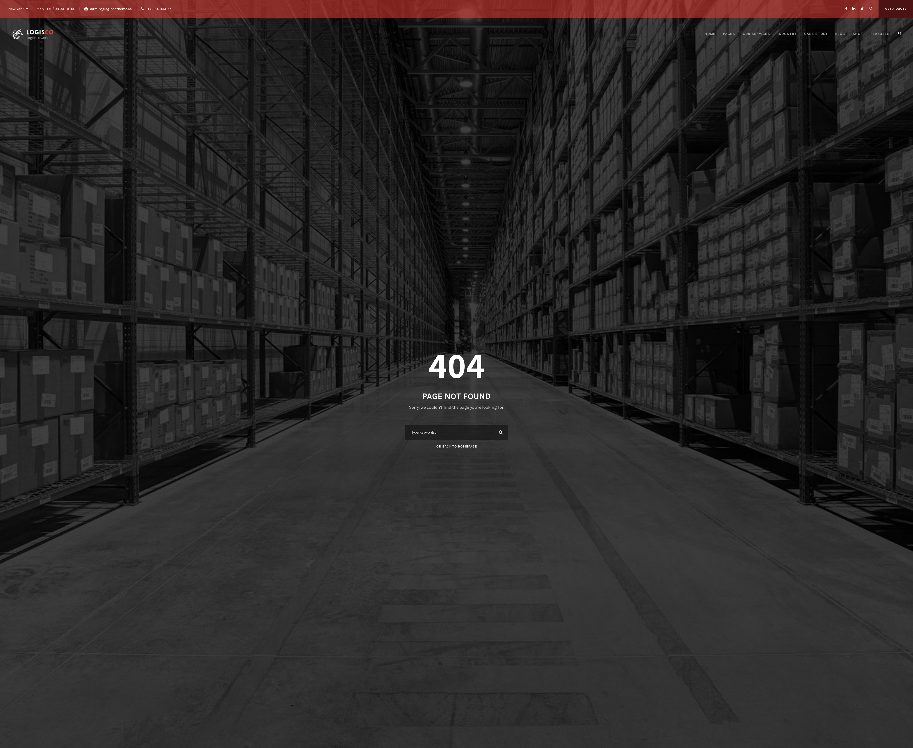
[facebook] (846, 9)
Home (710, 34)
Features (880, 34)
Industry (787, 34)
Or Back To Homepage (456, 446)
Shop (858, 34)
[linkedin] (853, 9)
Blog (840, 34)
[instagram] (870, 9)
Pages (729, 34)
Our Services (756, 34)
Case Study (816, 34)
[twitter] (862, 9)
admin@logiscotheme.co (111, 9)
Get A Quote (895, 9)
